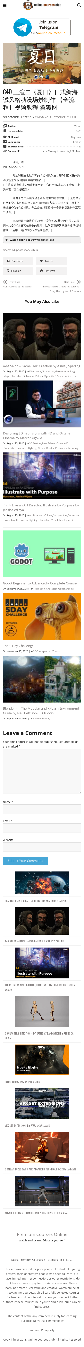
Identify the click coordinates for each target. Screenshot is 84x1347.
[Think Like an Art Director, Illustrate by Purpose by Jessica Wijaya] (42, 455)
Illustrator (21, 448)
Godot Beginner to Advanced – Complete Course (40, 583)
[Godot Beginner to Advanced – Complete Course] (42, 533)
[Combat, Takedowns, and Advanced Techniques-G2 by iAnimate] (42, 1147)
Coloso (48, 515)
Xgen (47, 376)
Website (8, 840)
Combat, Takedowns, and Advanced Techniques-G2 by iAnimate (40, 1169)
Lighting (32, 448)
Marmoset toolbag (65, 371)
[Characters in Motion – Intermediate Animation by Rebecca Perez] (42, 1011)
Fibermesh (35, 371)
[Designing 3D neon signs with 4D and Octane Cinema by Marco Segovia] (42, 383)
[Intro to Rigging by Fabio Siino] (42, 1060)
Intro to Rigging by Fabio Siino (22, 1082)
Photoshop (58, 117)
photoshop (22, 250)
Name (8, 802)
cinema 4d (9, 250)
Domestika (9, 448)
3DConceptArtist (42, 651)
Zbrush (72, 376)
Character (51, 588)
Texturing (73, 448)
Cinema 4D (41, 117)
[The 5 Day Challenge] (42, 595)
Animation (39, 588)
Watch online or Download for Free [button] (32, 239)
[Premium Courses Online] (42, 4)
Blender (36, 718)
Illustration (22, 520)
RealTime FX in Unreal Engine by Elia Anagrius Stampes (35, 901)
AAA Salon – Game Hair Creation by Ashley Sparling (41, 366)
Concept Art (74, 515)
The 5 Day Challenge (18, 645)
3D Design (35, 443)
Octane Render (46, 448)
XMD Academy (59, 376)
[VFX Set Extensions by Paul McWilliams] (42, 1103)
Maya (7, 376)
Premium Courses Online (42, 1234)
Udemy (70, 588)
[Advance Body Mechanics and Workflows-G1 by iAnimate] (42, 1191)
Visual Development (62, 520)
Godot (61, 588)
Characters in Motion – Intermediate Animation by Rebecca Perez (39, 1035)
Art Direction (36, 515)
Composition (60, 515)
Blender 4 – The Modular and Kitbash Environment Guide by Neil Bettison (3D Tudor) (41, 710)
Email (8, 821)
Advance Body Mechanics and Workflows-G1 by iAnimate (37, 1213)
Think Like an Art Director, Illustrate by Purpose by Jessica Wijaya (40, 987)
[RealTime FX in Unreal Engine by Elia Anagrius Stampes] (42, 883)
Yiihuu (71, 117)
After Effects (48, 443)
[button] (5, 6)
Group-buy (48, 371)
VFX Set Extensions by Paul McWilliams (27, 1125)
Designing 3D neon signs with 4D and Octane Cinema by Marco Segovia (36, 435)
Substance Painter (33, 376)
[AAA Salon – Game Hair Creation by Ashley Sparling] (42, 315)
